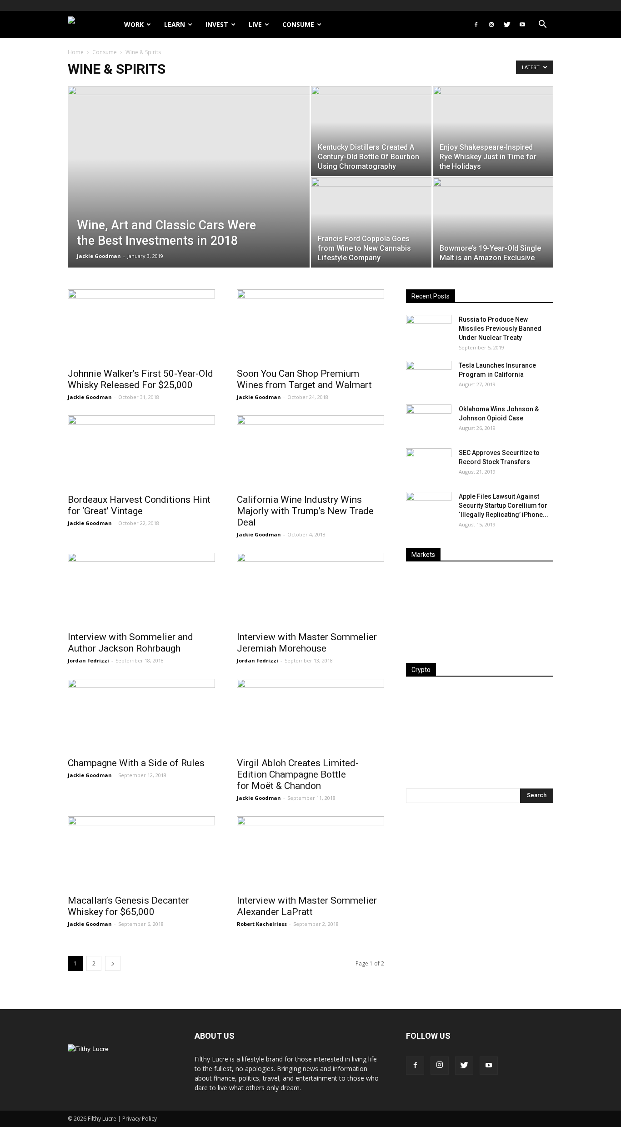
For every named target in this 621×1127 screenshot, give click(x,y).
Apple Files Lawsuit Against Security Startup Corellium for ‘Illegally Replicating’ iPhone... (503, 505)
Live (255, 24)
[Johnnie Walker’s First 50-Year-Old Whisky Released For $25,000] (141, 325)
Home (76, 52)
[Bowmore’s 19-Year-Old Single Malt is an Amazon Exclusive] (493, 222)
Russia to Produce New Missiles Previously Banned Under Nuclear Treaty (500, 328)
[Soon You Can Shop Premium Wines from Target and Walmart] (310, 325)
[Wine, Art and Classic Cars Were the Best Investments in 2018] (189, 191)
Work (134, 24)
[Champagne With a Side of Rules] (141, 715)
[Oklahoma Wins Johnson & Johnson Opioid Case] (428, 420)
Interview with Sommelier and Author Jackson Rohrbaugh (130, 643)
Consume (298, 24)
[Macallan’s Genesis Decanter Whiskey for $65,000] (141, 852)
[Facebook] (476, 24)
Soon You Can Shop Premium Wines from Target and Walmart (304, 379)
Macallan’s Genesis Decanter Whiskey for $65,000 (128, 906)
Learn (174, 24)
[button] (542, 25)
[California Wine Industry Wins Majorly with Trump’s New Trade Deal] (310, 451)
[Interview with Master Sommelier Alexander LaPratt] (310, 852)
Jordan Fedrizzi (88, 660)
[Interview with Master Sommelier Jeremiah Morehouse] (310, 589)
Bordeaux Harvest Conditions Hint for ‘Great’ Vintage (139, 505)
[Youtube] (522, 24)
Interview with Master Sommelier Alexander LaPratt (307, 906)
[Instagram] (491, 24)
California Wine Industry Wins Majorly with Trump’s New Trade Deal (305, 511)
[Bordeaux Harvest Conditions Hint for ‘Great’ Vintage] (141, 451)
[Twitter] (507, 24)
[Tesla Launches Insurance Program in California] (428, 377)
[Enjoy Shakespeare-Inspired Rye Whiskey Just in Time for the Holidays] (493, 131)
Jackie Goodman (99, 256)
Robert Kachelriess (262, 923)
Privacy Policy (139, 1118)
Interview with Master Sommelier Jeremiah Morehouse (307, 643)
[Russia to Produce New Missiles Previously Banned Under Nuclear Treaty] (428, 331)
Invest (216, 24)
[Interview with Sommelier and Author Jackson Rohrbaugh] (141, 589)
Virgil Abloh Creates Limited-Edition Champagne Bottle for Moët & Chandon (298, 774)
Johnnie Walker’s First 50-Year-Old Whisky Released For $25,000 (140, 379)
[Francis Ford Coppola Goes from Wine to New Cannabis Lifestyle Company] (371, 222)
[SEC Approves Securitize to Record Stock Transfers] (428, 464)
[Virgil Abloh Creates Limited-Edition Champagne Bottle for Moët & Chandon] (310, 715)
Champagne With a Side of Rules (136, 763)
